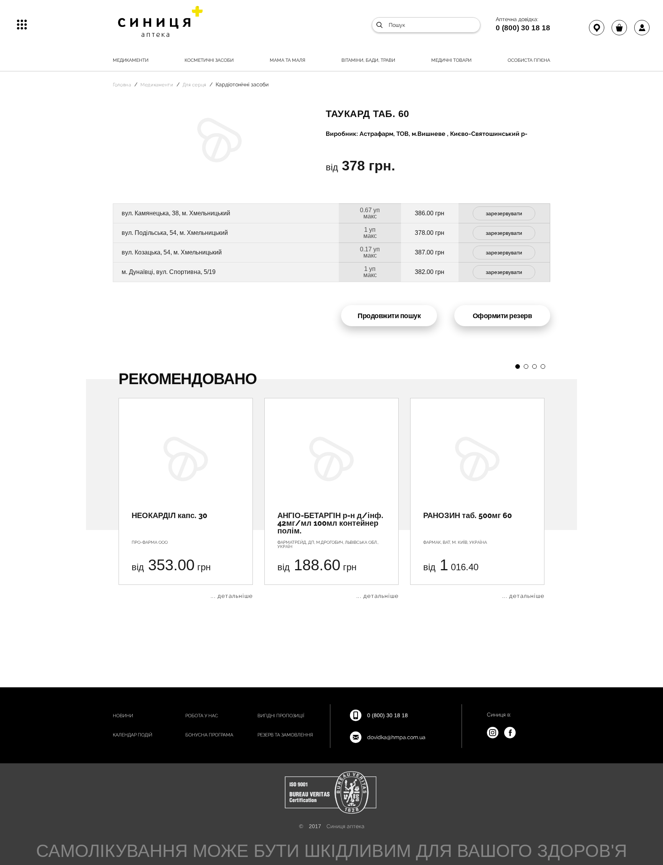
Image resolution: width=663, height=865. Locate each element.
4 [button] (543, 366)
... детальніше (232, 596)
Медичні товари (451, 60)
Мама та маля (287, 60)
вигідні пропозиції (280, 715)
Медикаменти (130, 60)
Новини (123, 715)
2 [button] (526, 366)
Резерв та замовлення (285, 735)
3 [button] (534, 366)
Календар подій (132, 735)
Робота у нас (201, 715)
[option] (186, 498)
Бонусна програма (209, 735)
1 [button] (517, 366)
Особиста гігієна (529, 60)
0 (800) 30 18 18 (523, 27)
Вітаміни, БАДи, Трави (368, 60)
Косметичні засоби (209, 60)
